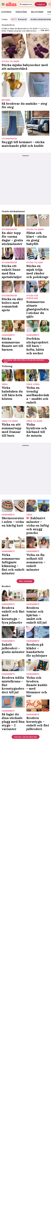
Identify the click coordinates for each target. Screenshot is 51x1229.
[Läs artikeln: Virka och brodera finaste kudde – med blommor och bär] (37, 665)
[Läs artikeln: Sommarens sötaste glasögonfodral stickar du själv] (37, 287)
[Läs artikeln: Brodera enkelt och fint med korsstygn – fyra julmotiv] (13, 595)
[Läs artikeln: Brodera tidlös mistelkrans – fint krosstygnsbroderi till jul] (13, 665)
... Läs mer (43, 30)
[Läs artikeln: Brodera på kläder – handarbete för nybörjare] (37, 632)
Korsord (18, 19)
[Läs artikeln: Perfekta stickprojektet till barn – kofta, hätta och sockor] (37, 326)
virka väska (33, 384)
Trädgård (21, 11)
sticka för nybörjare (32, 297)
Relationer (37, 11)
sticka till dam (34, 262)
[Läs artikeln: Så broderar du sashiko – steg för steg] (25, 84)
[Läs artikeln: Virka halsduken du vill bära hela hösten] (13, 375)
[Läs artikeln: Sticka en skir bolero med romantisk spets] (13, 287)
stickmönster (9, 138)
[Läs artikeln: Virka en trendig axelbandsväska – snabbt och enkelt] (37, 375)
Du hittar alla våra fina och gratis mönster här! (24, 361)
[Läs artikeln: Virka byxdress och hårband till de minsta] (37, 412)
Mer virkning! (25, 581)
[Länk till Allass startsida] (11, 4)
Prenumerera (26, 4)
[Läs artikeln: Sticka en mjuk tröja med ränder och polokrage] (37, 253)
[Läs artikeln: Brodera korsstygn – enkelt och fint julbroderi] (37, 705)
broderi (6, 100)
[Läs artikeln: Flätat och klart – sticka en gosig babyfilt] (37, 220)
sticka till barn (10, 61)
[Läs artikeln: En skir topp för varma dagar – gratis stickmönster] (13, 220)
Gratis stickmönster (40, 19)
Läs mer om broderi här (25, 737)
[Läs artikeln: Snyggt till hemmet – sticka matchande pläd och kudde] (25, 123)
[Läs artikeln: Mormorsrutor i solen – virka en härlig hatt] (13, 506)
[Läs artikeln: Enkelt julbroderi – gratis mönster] (13, 632)
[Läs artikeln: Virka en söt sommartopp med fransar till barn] (13, 412)
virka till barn (10, 421)
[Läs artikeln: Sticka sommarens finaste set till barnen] (13, 326)
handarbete (8, 335)
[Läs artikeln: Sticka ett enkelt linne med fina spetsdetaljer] (13, 253)
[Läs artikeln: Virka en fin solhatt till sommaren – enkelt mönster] (37, 542)
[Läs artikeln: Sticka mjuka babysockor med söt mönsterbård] (25, 46)
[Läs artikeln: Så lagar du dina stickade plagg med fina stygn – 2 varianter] (13, 702)
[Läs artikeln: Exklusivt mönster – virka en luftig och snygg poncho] (37, 506)
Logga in (41, 4)
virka (5, 384)
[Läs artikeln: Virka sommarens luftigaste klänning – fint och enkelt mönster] (13, 542)
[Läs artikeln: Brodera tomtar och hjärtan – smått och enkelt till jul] (37, 595)
